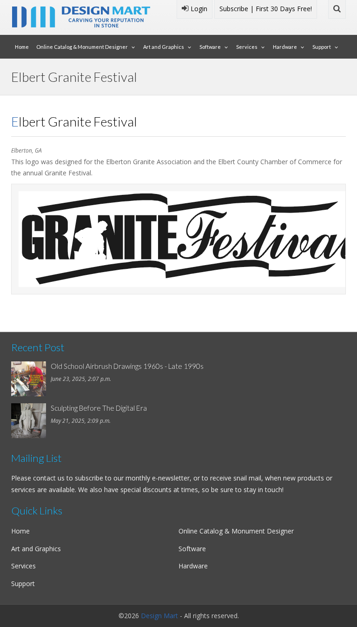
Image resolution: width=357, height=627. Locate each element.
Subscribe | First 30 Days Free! (265, 8)
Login (198, 8)
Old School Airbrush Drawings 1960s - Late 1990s (127, 366)
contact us (49, 478)
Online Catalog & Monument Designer (82, 47)
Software (210, 47)
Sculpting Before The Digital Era (99, 408)
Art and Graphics (163, 47)
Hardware (285, 47)
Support (321, 47)
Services (247, 47)
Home (22, 47)
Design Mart (159, 615)
